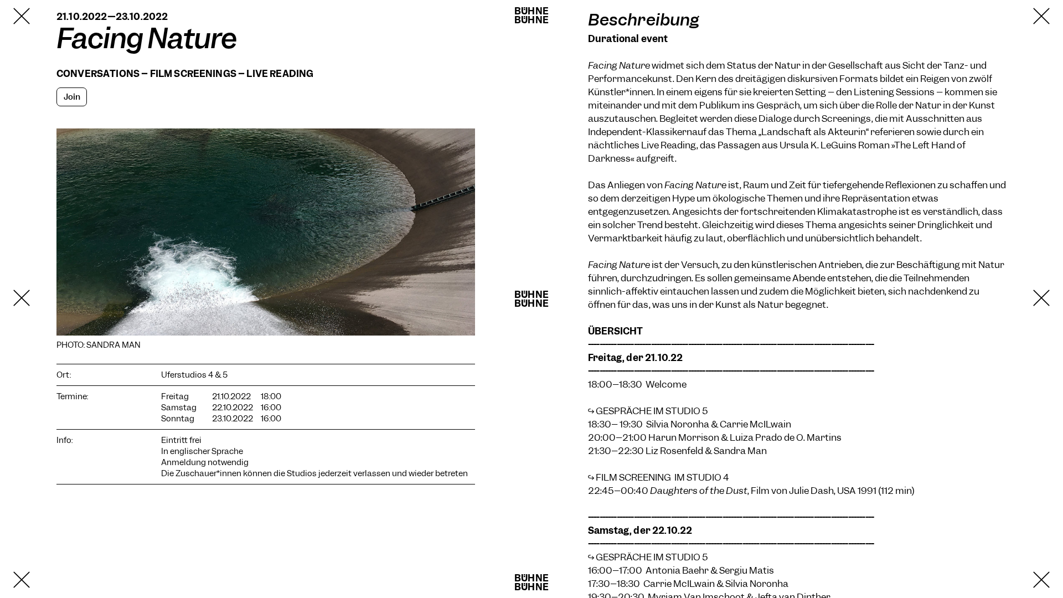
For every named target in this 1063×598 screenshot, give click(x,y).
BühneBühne (531, 15)
